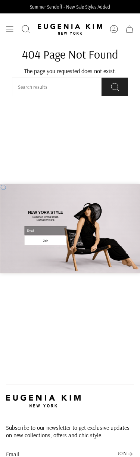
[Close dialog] (3, 187)
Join (45, 240)
